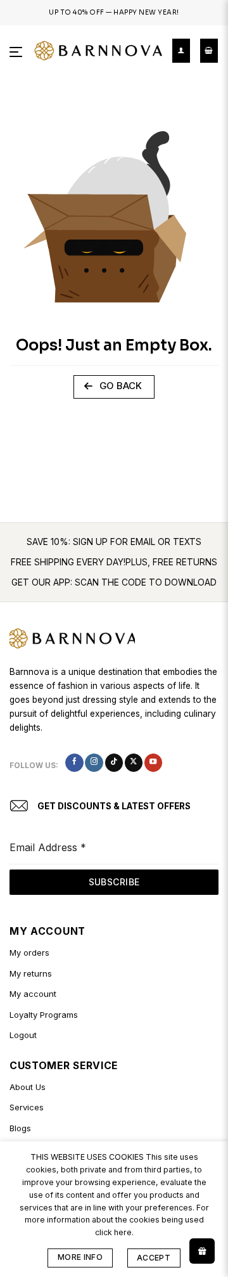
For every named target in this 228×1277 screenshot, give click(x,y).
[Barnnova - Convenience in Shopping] (98, 51)
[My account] (181, 51)
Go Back (119, 386)
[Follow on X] (133, 763)
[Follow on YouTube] (153, 763)
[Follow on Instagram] (94, 763)
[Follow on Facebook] (74, 763)
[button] (17, 51)
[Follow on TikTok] (114, 763)
